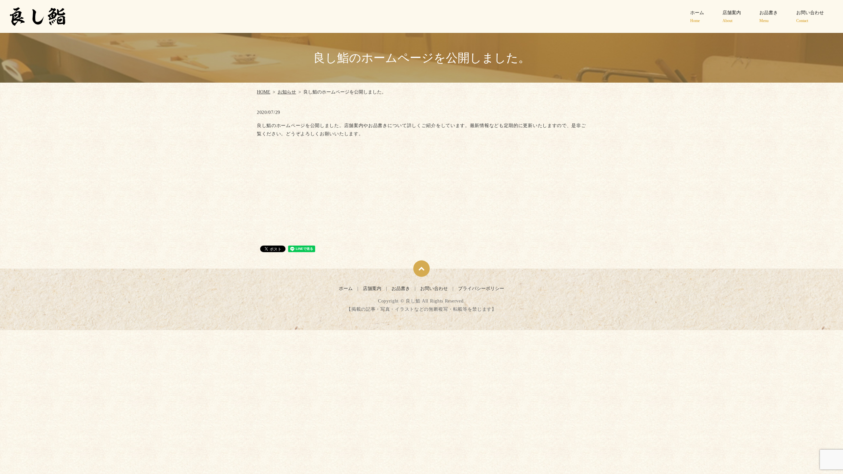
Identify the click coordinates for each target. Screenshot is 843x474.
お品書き (768, 16)
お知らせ (287, 92)
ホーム (697, 16)
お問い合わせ (810, 16)
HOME (263, 92)
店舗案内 (731, 16)
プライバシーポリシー (481, 288)
